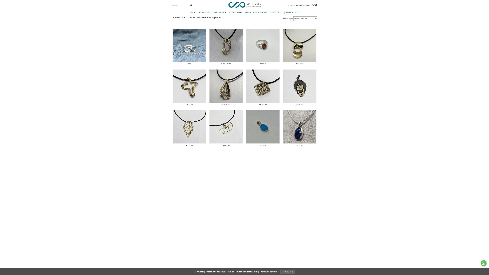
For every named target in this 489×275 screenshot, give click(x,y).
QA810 (263, 64)
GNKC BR (226, 145)
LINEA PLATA (204, 12)
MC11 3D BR (226, 104)
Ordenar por (288, 18)
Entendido (287, 272)
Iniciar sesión (304, 5)
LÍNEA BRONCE (219, 12)
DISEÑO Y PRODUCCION (256, 12)
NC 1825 (300, 145)
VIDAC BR (263, 104)
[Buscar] (191, 5)
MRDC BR (299, 104)
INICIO (193, 12)
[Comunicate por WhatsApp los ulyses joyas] (483, 263)
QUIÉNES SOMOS (291, 12)
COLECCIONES (235, 12)
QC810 (263, 145)
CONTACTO (275, 12)
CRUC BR (189, 104)
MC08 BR (299, 64)
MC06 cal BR (226, 64)
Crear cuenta (293, 5)
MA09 (189, 64)
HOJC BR (189, 145)
